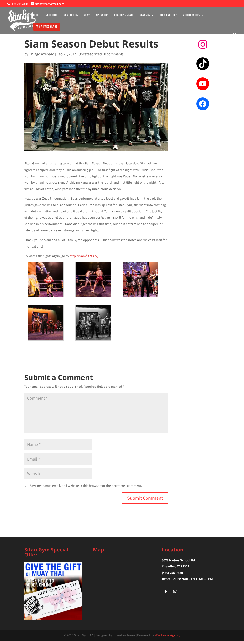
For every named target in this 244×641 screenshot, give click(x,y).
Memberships (191, 15)
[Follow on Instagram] (175, 591)
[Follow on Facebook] (165, 591)
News (87, 15)
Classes (145, 15)
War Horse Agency (167, 635)
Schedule (52, 15)
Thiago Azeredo (41, 54)
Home (36, 15)
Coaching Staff (124, 15)
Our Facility (168, 15)
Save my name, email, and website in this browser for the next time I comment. (86, 485)
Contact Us (71, 15)
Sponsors (102, 15)
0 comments (114, 54)
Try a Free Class (46, 27)
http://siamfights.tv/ (84, 256)
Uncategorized (90, 54)
